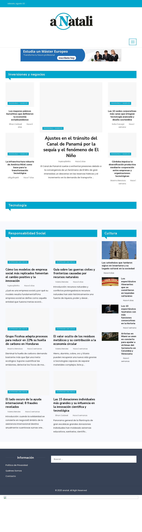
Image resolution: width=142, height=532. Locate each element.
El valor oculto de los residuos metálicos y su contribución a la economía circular (74, 340)
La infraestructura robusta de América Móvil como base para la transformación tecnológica (20, 167)
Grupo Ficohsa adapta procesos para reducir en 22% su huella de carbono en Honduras (27, 340)
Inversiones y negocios (53, 128)
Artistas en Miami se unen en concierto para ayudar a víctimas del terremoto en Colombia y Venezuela (128, 343)
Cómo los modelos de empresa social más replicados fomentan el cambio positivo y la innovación (27, 275)
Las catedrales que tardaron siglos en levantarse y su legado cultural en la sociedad (118, 265)
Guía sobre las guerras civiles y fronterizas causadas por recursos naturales (74, 273)
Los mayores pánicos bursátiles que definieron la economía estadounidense (19, 115)
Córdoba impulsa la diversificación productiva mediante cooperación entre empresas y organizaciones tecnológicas (122, 169)
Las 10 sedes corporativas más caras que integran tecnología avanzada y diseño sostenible (122, 115)
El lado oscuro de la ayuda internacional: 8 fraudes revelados (23, 403)
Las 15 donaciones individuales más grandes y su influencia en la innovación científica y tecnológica (74, 405)
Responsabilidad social (18, 262)
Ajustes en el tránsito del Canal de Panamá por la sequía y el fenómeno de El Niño (71, 147)
